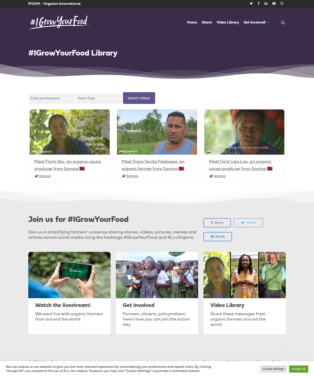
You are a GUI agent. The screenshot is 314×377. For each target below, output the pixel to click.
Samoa (45, 176)
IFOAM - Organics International (54, 4)
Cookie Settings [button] (273, 369)
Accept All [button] (298, 369)
